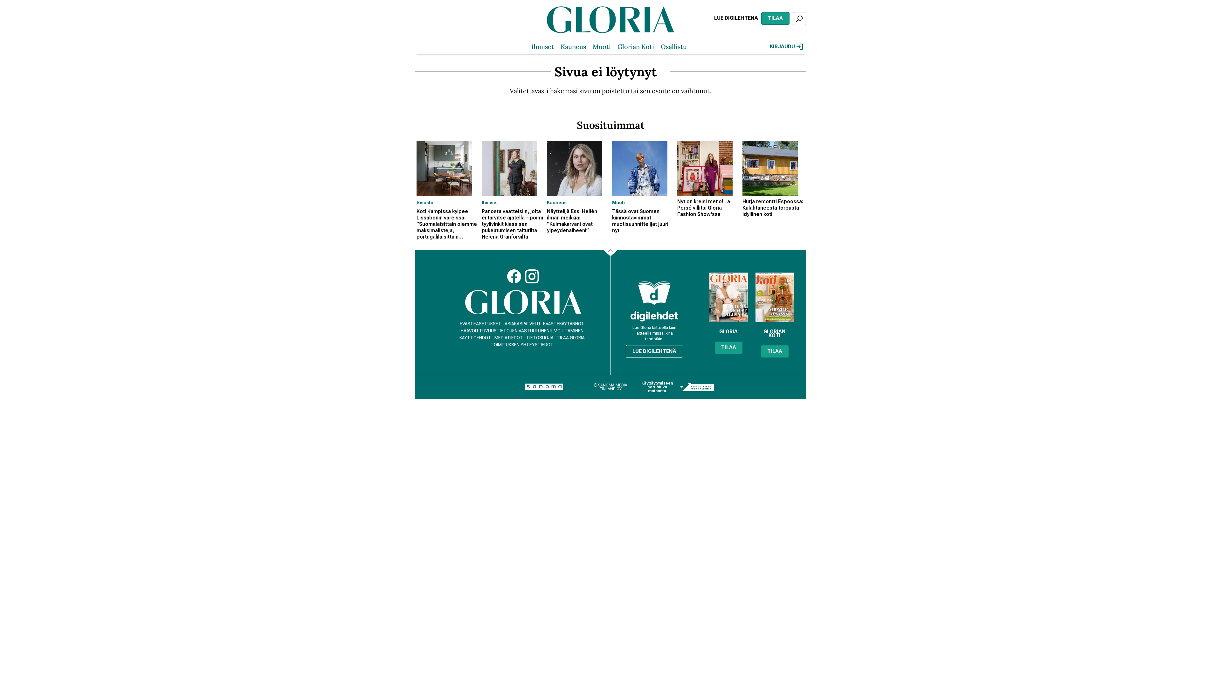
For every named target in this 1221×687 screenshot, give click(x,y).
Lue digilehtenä (736, 18)
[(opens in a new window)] (654, 316)
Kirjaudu (782, 47)
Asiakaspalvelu (522, 323)
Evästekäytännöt (563, 323)
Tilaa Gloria (571, 337)
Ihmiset (542, 47)
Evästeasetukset (480, 323)
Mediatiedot (508, 337)
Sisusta (425, 202)
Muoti (602, 47)
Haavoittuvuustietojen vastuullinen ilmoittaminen (522, 330)
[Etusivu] (523, 302)
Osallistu (674, 47)
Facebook (514, 276)
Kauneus (573, 47)
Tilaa (775, 18)
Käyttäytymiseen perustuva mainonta (657, 387)
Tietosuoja (540, 337)
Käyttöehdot (475, 337)
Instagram (532, 276)
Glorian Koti (635, 47)
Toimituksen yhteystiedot (522, 344)
